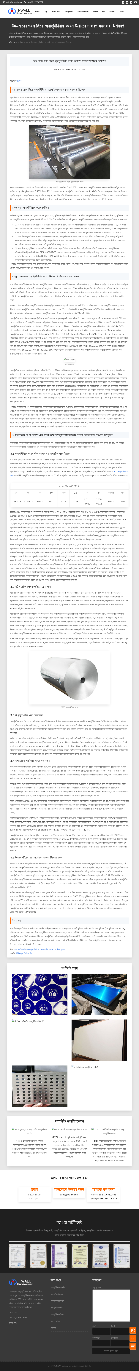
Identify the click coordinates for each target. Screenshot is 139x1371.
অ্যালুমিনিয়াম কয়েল (57, 1294)
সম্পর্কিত (37, 11)
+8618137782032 (108, 1198)
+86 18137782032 (35, 2)
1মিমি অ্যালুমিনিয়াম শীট (24, 953)
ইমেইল (114, 1326)
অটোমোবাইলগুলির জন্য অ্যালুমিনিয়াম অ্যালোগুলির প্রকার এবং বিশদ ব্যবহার (39, 949)
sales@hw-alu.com (14, 2)
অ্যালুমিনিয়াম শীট (56, 1307)
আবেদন (95, 11)
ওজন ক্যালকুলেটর (83, 11)
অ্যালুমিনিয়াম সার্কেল (58, 1287)
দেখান (19, 80)
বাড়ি (28, 11)
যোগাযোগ (112, 11)
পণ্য (46, 11)
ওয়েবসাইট (95, 1338)
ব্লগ (103, 11)
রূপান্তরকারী (69, 11)
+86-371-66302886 (107, 1195)
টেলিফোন (114, 1338)
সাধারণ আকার (56, 11)
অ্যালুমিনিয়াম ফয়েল (57, 1301)
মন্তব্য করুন (97, 1287)
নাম (94, 1326)
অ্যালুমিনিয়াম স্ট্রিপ (57, 1314)
